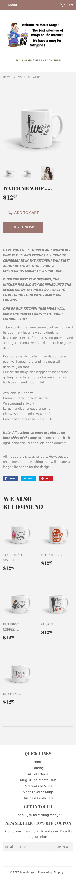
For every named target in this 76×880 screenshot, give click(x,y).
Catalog (38, 767)
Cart (69, 5)
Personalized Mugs (38, 786)
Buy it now (23, 227)
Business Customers (38, 798)
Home (6, 77)
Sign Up (63, 846)
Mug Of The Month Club (38, 779)
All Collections (38, 774)
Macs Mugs (27, 872)
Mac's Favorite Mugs (38, 792)
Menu (12, 5)
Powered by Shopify (50, 872)
